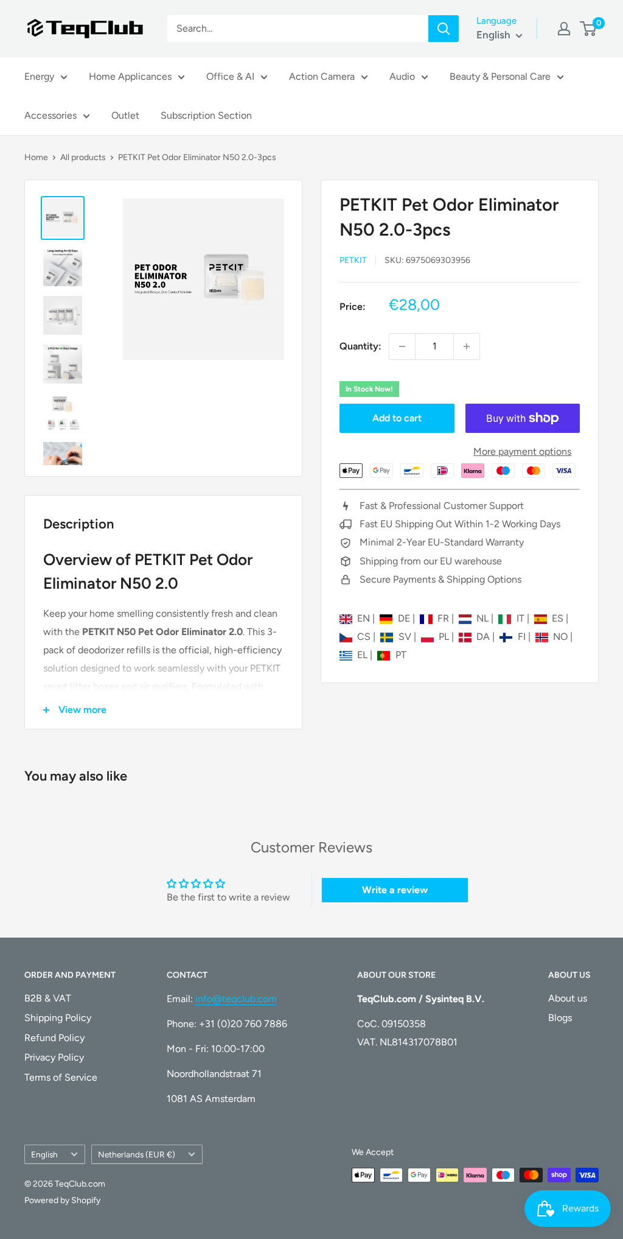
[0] (588, 28)
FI (522, 636)
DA (484, 636)
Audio (402, 76)
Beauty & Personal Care (500, 76)
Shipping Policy (57, 1017)
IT (521, 618)
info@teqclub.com (236, 999)
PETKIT (353, 260)
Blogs (560, 1017)
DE (405, 618)
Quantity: (360, 346)
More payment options (522, 451)
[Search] (443, 28)
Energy (39, 76)
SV (406, 636)
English (44, 1154)
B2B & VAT (47, 998)
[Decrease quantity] (402, 346)
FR (444, 618)
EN (364, 618)
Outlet (125, 115)
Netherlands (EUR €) (136, 1154)
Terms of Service (60, 1077)
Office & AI (230, 76)
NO (561, 636)
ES (559, 618)
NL (483, 618)
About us (567, 998)
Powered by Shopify (62, 1200)
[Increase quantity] (466, 346)
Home (36, 157)
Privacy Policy (54, 1057)
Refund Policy (54, 1038)
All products (83, 157)
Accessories (50, 115)
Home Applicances (130, 76)
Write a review (395, 890)
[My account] (564, 28)
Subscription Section (206, 115)
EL (363, 655)
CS (365, 636)
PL (445, 636)
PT (400, 655)
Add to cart (397, 418)
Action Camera (322, 76)
